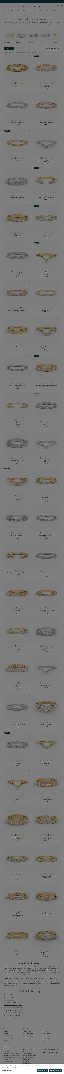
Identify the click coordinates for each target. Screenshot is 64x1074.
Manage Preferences (6, 1070)
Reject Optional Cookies (55, 1070)
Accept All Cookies (42, 1070)
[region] (32, 1069)
